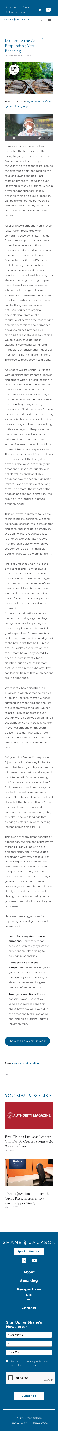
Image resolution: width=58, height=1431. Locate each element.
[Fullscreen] (49, 138)
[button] (29, 127)
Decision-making (30, 1063)
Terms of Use (40, 1423)
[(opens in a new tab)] (29, 1115)
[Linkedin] (40, 10)
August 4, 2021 (12, 1150)
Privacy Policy (19, 1423)
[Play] (7, 138)
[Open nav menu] (50, 19)
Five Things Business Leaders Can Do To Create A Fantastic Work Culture (29, 1141)
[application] (29, 127)
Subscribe (29, 1395)
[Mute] (44, 138)
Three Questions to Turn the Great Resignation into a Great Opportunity (27, 1198)
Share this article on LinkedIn (27, 1040)
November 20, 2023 (24, 55)
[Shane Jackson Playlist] (48, 10)
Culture (16, 1063)
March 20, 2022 (12, 1207)
